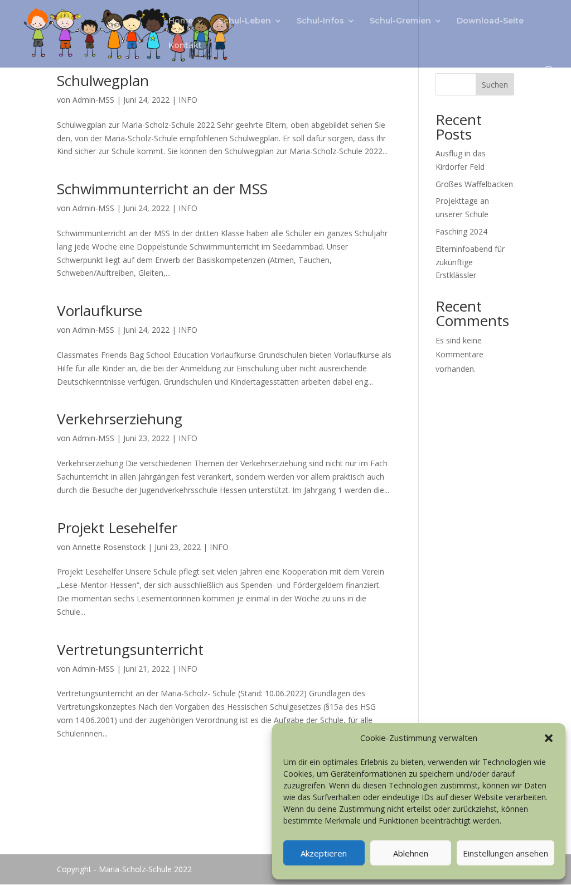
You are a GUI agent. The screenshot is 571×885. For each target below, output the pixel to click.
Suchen (495, 84)
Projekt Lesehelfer (117, 528)
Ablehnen (410, 853)
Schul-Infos (320, 21)
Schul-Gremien (400, 21)
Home (180, 21)
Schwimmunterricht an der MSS (162, 189)
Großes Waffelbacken (474, 184)
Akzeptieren (324, 853)
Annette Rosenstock (109, 547)
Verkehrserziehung (119, 419)
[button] (548, 738)
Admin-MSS (93, 99)
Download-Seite (490, 21)
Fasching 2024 (461, 231)
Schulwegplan (103, 80)
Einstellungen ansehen (505, 853)
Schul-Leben (245, 21)
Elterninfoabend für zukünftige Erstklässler (470, 262)
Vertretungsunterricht (130, 649)
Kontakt (185, 45)
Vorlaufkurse (99, 310)
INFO (187, 99)
